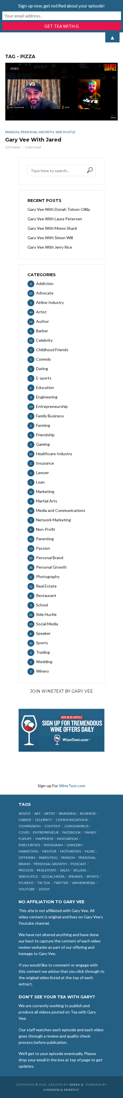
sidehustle (28, 876)
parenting (48, 857)
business (88, 813)
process (26, 870)
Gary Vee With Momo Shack (52, 228)
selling (79, 870)
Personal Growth (37, 132)
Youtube (27, 889)
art (37, 813)
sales (65, 870)
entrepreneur (46, 832)
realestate (46, 870)
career (25, 820)
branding (67, 813)
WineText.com (72, 785)
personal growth (50, 864)
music (90, 851)
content (52, 826)
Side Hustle (65, 132)
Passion (12, 132)
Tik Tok (43, 883)
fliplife (25, 838)
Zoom (44, 889)
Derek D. (76, 1084)
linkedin (74, 845)
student (26, 883)
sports (92, 876)
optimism (27, 857)
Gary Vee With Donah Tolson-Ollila (58, 209)
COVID (24, 832)
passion (68, 857)
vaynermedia (83, 883)
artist (49, 813)
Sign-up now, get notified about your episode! (61, 5)
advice (25, 813)
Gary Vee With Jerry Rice (49, 247)
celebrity (43, 820)
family (90, 832)
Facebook (71, 832)
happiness (44, 838)
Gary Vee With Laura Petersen (54, 218)
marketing (28, 851)
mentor (49, 851)
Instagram (53, 845)
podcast (78, 864)
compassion (30, 826)
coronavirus (76, 826)
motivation (70, 851)
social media (53, 876)
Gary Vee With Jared (33, 140)
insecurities (29, 845)
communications (72, 820)
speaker (75, 876)
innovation (67, 838)
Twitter (61, 883)
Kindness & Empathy (61, 1089)
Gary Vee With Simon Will (50, 237)
